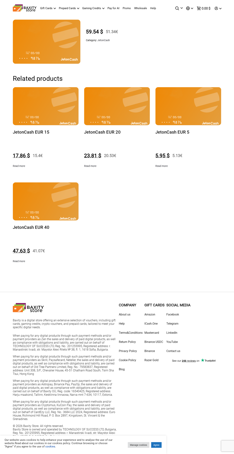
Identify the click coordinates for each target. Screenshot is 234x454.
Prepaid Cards (67, 8)
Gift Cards (46, 8)
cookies (50, 446)
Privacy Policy (128, 351)
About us (124, 314)
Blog (122, 369)
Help (153, 8)
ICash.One (151, 323)
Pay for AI (113, 8)
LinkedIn (171, 332)
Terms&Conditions (131, 332)
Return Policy (127, 342)
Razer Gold (151, 360)
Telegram (172, 323)
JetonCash (103, 40)
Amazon (149, 314)
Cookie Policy (127, 360)
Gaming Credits (91, 8)
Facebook (172, 314)
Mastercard (151, 332)
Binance (149, 351)
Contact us (173, 351)
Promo (127, 8)
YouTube (172, 342)
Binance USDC (153, 342)
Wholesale (140, 8)
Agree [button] (156, 445)
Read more (19, 165)
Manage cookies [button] (138, 445)
